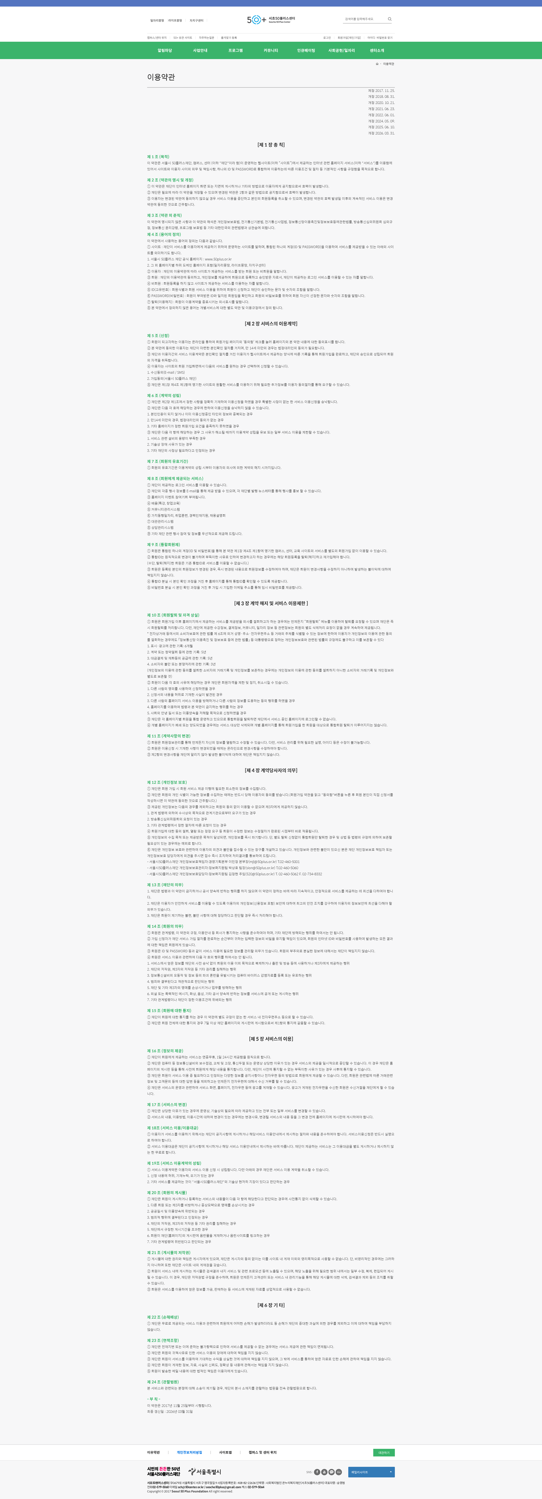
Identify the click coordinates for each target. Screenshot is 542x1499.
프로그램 (235, 50)
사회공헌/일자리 (341, 50)
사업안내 (200, 50)
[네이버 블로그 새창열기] (339, 1472)
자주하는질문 (206, 37)
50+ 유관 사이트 (182, 37)
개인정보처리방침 (189, 1452)
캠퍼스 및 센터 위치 (263, 1452)
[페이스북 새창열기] (317, 1472)
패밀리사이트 (366, 1473)
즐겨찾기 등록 (229, 37)
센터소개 (377, 50)
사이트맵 (225, 1452)
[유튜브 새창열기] (324, 1472)
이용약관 (153, 1452)
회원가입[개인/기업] (349, 37)
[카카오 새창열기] (331, 1472)
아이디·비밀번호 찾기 (380, 37)
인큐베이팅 (306, 50)
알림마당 (165, 50)
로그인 (327, 37)
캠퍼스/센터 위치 (157, 37)
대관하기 (384, 1452)
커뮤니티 (271, 50)
